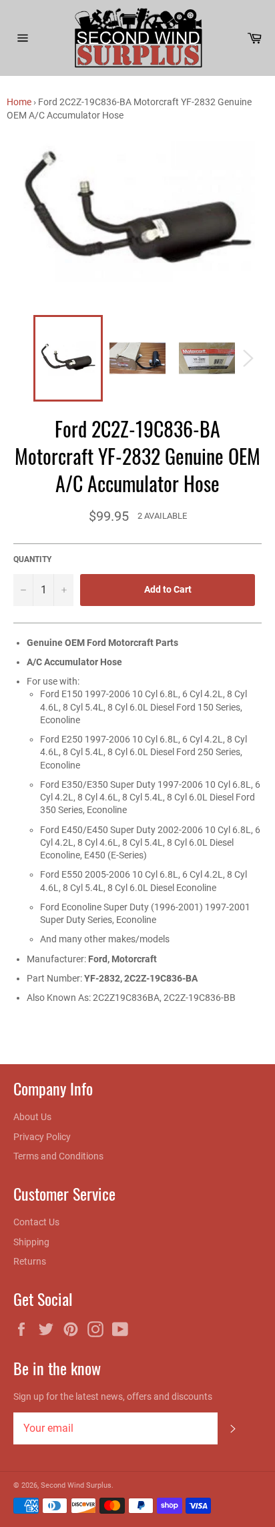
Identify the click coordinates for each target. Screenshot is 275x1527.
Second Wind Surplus (76, 1485)
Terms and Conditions (58, 1156)
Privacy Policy (42, 1136)
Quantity (32, 559)
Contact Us (36, 1222)
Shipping (31, 1242)
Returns (29, 1261)
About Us (32, 1116)
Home (19, 102)
